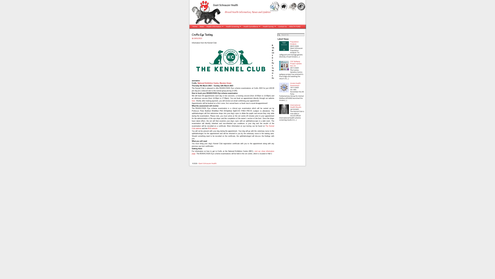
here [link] (193, 101)
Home (194, 26)
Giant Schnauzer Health (225, 5)
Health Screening (232, 26)
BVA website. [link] (213, 128)
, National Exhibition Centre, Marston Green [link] (214, 83)
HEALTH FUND (294, 26)
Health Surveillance (251, 26)
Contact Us (282, 26)
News (202, 26)
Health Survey (268, 26)
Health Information (214, 26)
